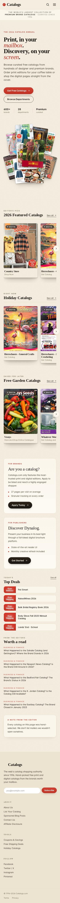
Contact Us (9, 820)
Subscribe (49, 790)
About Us (8, 807)
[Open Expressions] (37, 139)
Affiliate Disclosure (13, 824)
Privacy (15, 898)
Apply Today (18, 505)
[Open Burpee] (35, 170)
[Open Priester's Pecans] (24, 136)
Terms (6, 898)
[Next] (56, 249)
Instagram (9, 872)
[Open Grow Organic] (33, 153)
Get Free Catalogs (16, 90)
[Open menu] (54, 5)
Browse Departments (18, 99)
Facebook (8, 864)
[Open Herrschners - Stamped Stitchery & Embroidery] (23, 170)
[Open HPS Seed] (46, 166)
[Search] (48, 5)
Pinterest (8, 876)
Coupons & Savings (13, 840)
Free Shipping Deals (13, 844)
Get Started (18, 560)
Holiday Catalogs (12, 848)
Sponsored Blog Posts (14, 815)
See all (50, 215)
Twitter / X (9, 868)
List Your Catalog (12, 811)
